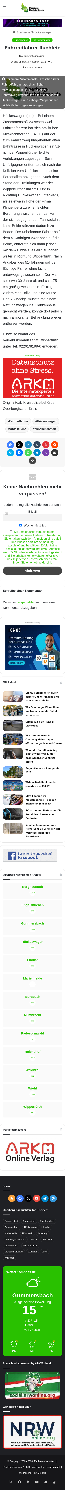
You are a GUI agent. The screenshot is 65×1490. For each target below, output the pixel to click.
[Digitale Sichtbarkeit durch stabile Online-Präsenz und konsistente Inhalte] (13, 696)
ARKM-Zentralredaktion (32, 56)
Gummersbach (12, 1227)
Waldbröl (32, 1251)
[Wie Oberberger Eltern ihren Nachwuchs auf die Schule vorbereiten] (13, 711)
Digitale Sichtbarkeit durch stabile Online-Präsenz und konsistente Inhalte (42, 696)
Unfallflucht (18, 429)
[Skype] (10, 452)
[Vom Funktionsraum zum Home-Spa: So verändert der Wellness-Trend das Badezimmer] (13, 828)
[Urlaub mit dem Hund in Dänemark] (13, 725)
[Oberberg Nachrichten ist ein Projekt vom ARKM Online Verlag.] (30, 1165)
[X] (19, 444)
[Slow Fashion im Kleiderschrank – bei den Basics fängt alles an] (13, 799)
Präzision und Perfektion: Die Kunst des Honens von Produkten (43, 814)
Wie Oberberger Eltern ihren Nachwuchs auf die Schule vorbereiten (42, 711)
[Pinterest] (45, 444)
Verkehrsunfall (30, 1245)
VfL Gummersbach (14, 1251)
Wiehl (44, 1251)
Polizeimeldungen (42, 40)
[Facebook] (10, 444)
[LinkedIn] (28, 444)
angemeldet (26, 602)
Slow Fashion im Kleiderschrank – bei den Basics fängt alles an (40, 799)
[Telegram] (37, 452)
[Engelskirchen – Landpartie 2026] (13, 772)
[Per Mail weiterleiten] (54, 452)
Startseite (23, 32)
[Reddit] (54, 444)
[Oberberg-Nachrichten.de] (32, 8)
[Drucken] (32, 460)
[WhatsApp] (28, 452)
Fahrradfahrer (18, 421)
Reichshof (47, 1239)
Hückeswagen (42, 32)
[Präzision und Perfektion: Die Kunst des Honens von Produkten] (13, 814)
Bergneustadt (11, 1221)
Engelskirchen (47, 1221)
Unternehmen (11, 1245)
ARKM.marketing (32, 355)
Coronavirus (29, 1221)
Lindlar (46, 1227)
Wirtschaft (9, 1258)
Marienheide (11, 1233)
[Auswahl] (4, 9)
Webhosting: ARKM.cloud (32, 1472)
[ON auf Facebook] (30, 860)
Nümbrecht (27, 1233)
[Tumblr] (37, 444)
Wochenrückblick (34, 525)
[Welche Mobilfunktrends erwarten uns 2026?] (13, 785)
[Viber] (45, 452)
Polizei (34, 1239)
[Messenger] (19, 452)
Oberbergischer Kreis (15, 1239)
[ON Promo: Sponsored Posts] (32, 23)
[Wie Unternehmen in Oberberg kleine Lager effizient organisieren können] (13, 739)
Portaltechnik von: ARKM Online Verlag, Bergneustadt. (31, 1467)
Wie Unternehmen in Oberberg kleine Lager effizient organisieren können (43, 739)
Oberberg (42, 1233)
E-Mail (32, 511)
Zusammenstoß (45, 429)
